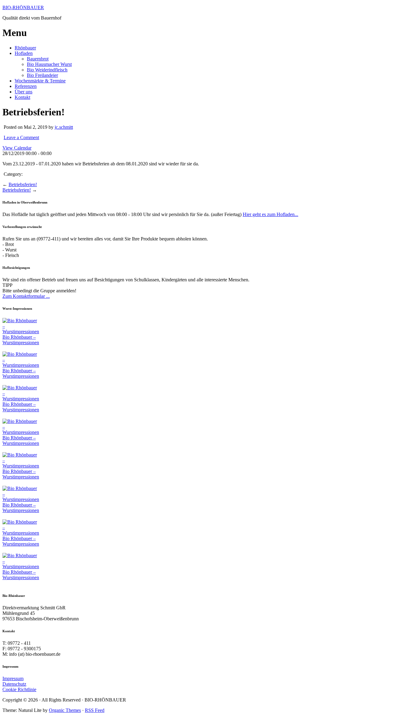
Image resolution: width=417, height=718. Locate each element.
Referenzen (26, 86)
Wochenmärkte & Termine (40, 80)
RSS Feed (94, 710)
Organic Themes (65, 710)
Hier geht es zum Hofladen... (270, 214)
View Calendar (16, 147)
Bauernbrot (38, 58)
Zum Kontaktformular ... (26, 296)
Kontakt (22, 97)
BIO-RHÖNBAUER (23, 7)
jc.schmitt (64, 127)
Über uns (23, 91)
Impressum (13, 678)
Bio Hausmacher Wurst (49, 64)
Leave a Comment (21, 137)
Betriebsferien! (23, 184)
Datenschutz (14, 684)
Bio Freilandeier (42, 75)
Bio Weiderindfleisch (47, 69)
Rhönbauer (25, 47)
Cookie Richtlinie (19, 689)
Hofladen (24, 53)
